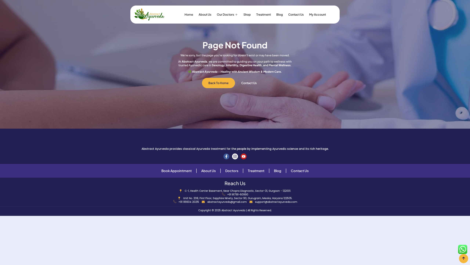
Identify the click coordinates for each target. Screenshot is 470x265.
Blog (279, 14)
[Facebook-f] (226, 156)
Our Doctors (225, 14)
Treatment (263, 14)
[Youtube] (244, 156)
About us (205, 14)
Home (189, 14)
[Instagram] (235, 156)
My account (317, 14)
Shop (247, 14)
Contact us (296, 14)
